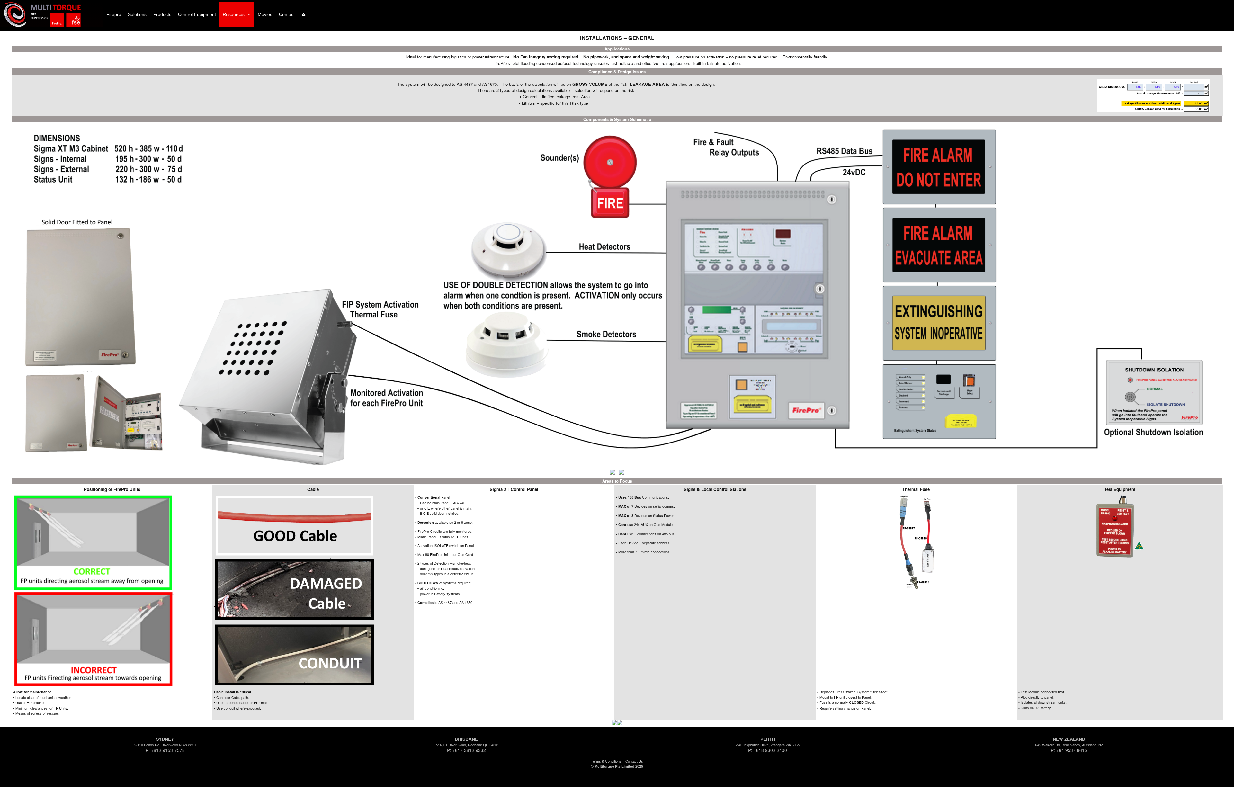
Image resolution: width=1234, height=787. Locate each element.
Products (162, 14)
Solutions (137, 14)
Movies (265, 14)
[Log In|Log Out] (303, 14)
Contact (287, 14)
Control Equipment (197, 14)
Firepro (113, 14)
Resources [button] (234, 14)
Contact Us (634, 761)
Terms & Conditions (606, 761)
